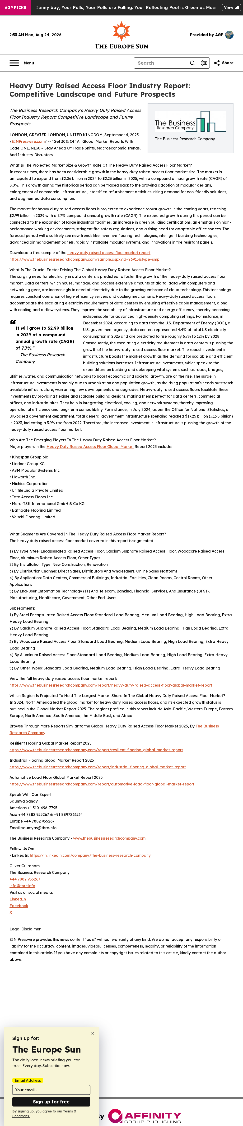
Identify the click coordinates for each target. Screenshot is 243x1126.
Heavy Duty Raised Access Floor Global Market (90, 446)
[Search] (192, 63)
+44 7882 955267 (24, 879)
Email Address (28, 1080)
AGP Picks (15, 7)
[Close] (92, 1033)
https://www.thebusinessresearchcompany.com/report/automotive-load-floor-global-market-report (101, 784)
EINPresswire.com (28, 141)
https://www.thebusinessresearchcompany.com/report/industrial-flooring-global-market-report (97, 767)
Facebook (18, 905)
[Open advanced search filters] (204, 63)
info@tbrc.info (22, 885)
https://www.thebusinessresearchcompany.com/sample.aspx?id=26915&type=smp (84, 259)
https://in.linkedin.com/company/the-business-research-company (90, 855)
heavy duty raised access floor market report (108, 252)
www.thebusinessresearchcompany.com (109, 838)
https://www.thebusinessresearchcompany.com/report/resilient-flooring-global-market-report (96, 749)
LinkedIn (17, 899)
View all (231, 7)
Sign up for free (51, 1102)
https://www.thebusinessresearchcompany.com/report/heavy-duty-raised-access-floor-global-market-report (110, 685)
